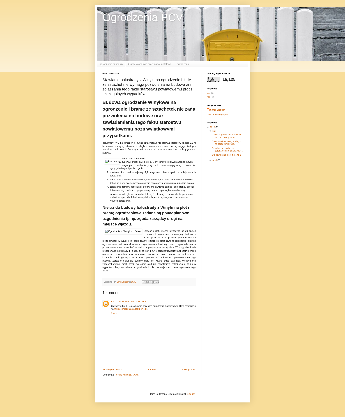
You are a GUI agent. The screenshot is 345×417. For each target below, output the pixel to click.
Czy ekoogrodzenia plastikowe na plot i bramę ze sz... (227, 135)
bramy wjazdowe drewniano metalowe (149, 63)
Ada (113, 301)
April (209, 97)
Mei (208, 93)
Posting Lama (188, 369)
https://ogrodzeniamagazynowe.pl (130, 309)
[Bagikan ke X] (151, 282)
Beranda (152, 369)
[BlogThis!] (147, 282)
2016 (212, 127)
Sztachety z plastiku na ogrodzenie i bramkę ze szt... (227, 149)
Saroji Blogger (217, 110)
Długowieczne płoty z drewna (226, 155)
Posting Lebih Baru (112, 369)
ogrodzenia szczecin (111, 63)
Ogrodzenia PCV (142, 17)
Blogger (191, 394)
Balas (114, 313)
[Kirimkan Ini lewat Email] (144, 282)
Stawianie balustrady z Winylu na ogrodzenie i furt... (226, 142)
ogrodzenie (183, 63)
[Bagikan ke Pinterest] (157, 282)
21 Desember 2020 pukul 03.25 (131, 301)
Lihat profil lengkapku (217, 114)
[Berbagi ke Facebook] (154, 282)
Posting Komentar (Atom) (127, 375)
